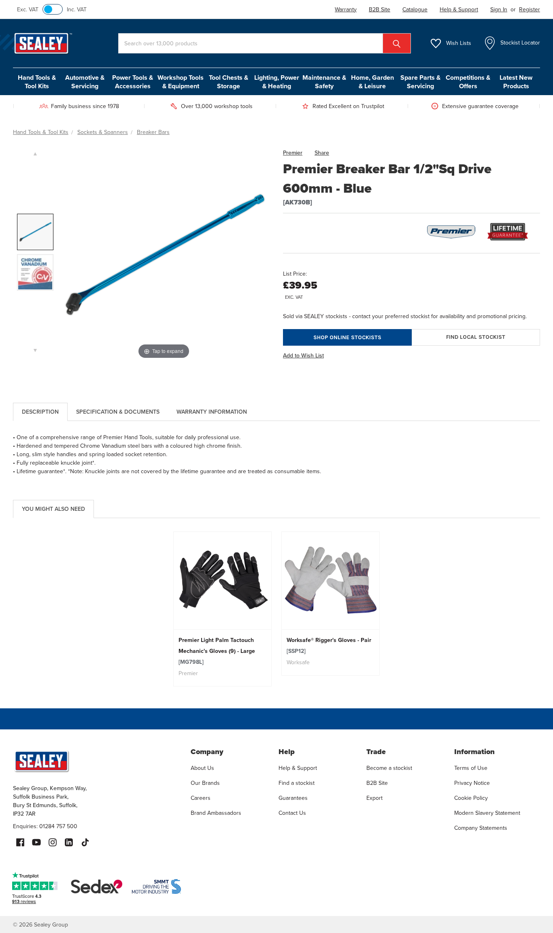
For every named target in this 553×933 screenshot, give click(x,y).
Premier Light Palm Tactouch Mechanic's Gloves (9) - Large (217, 651)
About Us (202, 768)
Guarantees (293, 798)
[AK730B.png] (35, 232)
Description (40, 412)
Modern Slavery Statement (487, 813)
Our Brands (205, 783)
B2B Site (377, 783)
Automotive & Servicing (84, 82)
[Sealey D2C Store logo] (96, 761)
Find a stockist (297, 783)
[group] (222, 609)
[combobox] (264, 43)
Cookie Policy (471, 798)
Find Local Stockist (475, 337)
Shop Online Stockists (347, 337)
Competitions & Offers (468, 82)
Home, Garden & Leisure (372, 82)
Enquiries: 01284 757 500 (45, 826)
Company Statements (480, 828)
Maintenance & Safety (324, 82)
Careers (201, 798)
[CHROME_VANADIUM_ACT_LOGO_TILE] (35, 272)
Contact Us (292, 813)
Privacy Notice (472, 783)
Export (374, 798)
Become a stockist (389, 768)
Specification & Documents (118, 412)
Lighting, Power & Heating (276, 82)
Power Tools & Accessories (132, 82)
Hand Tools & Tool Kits (37, 82)
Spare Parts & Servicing (420, 82)
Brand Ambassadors (216, 813)
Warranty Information (212, 412)
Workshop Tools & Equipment (180, 82)
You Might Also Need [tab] (53, 509)
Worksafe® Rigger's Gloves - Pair (329, 645)
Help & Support (298, 768)
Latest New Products (516, 82)
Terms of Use (470, 768)
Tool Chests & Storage (228, 82)
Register (529, 9)
